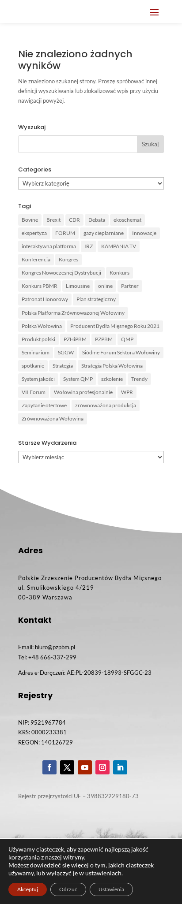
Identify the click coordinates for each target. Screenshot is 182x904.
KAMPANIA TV (118, 246)
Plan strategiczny (96, 299)
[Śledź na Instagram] (102, 767)
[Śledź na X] (67, 767)
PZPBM (104, 339)
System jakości (38, 379)
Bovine (30, 219)
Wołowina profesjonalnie (83, 392)
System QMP (78, 379)
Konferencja (36, 259)
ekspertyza (34, 233)
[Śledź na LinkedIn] (120, 767)
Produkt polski (38, 339)
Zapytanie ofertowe (44, 405)
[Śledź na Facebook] (49, 767)
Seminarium (35, 352)
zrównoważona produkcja (105, 405)
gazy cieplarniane (103, 233)
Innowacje (144, 233)
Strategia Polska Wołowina (112, 365)
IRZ (88, 246)
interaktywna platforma (49, 246)
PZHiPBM (75, 339)
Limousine (78, 286)
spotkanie (33, 365)
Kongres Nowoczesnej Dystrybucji (61, 272)
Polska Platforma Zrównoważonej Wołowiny (73, 312)
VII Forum (34, 392)
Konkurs (119, 272)
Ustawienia (111, 889)
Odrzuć (68, 889)
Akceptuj (27, 889)
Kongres (68, 259)
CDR (74, 219)
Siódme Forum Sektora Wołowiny (121, 352)
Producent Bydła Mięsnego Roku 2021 (114, 326)
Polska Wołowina (42, 326)
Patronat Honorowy (45, 299)
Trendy (139, 379)
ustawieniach (103, 873)
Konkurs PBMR (39, 286)
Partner (130, 286)
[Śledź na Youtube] (85, 767)
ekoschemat (127, 219)
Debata (96, 219)
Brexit (53, 219)
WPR (127, 392)
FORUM (65, 233)
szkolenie (112, 379)
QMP (127, 339)
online (105, 286)
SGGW (66, 352)
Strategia (63, 365)
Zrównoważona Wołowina (52, 418)
